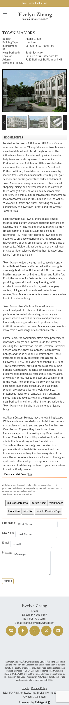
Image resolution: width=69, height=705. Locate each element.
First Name (8, 522)
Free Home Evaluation (34, 3)
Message (7, 552)
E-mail (5, 542)
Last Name (8, 532)
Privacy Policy (39, 688)
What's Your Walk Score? (16, 474)
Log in (25, 688)
